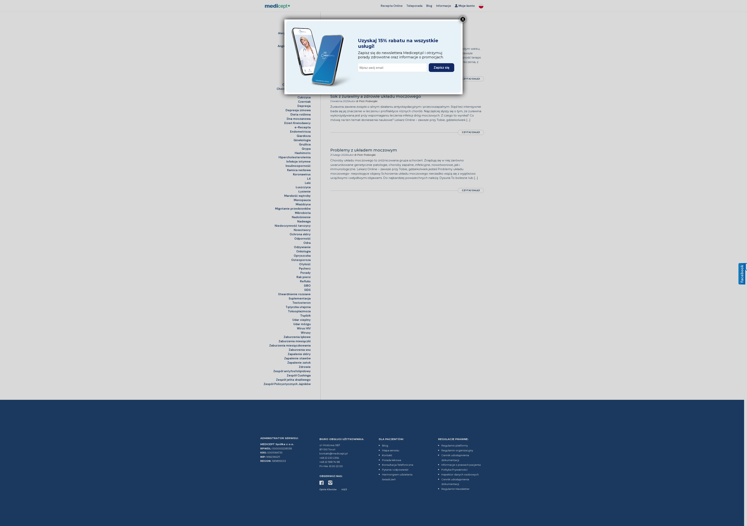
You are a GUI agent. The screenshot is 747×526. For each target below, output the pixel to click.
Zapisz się (441, 67)
